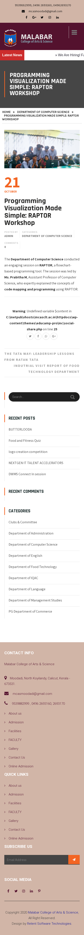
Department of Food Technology (33, 567)
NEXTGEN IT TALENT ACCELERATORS (36, 463)
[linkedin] (57, 17)
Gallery (13, 749)
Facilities (15, 731)
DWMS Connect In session (27, 474)
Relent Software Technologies (49, 924)
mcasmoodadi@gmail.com (45, 11)
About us (15, 713)
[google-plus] (34, 17)
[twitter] (42, 17)
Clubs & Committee (23, 522)
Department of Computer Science (43, 112)
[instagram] (50, 17)
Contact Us (17, 757)
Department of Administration (31, 533)
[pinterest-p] (39, 891)
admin (8, 236)
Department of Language (27, 589)
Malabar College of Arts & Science (53, 912)
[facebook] (26, 17)
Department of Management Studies (35, 600)
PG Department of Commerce (30, 611)
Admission (16, 722)
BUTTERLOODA (20, 429)
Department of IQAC (23, 578)
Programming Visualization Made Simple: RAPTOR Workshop (33, 212)
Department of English (25, 555)
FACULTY (15, 740)
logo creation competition (28, 451)
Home (6, 112)
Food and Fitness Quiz (25, 440)
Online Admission (21, 766)
